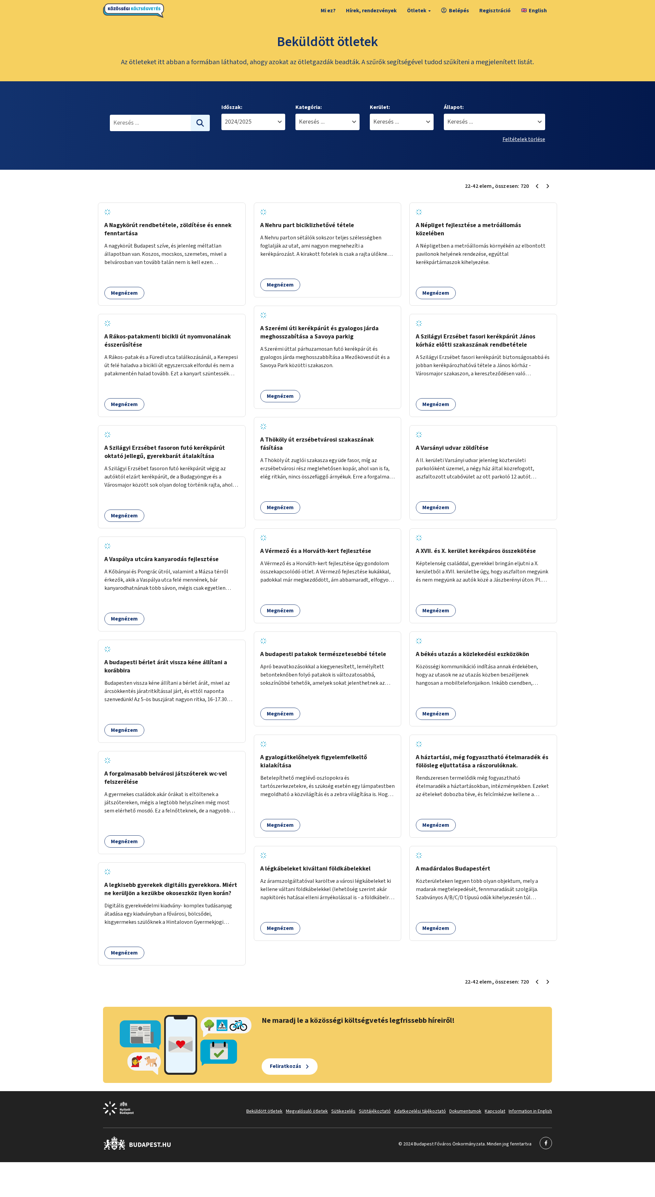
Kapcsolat (495, 1111)
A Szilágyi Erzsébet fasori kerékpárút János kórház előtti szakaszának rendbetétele (475, 340)
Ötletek (416, 10)
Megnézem (124, 293)
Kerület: (380, 107)
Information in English (530, 1111)
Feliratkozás (285, 1066)
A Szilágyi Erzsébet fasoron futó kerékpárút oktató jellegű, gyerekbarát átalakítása (164, 452)
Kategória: (308, 107)
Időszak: (231, 107)
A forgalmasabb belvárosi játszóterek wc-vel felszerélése (165, 777)
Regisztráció (495, 10)
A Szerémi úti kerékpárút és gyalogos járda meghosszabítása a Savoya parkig (319, 332)
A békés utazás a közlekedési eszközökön (472, 654)
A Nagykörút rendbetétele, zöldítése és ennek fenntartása (168, 229)
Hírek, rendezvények (371, 10)
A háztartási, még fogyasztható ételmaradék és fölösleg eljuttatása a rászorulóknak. (482, 761)
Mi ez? (328, 10)
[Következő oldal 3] (548, 186)
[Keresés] (200, 123)
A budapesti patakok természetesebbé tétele (323, 654)
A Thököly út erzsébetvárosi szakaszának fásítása (317, 443)
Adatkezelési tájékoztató (420, 1111)
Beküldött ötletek (264, 1111)
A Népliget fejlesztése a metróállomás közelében (468, 229)
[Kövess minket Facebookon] (137, 1148)
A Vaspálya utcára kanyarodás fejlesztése (161, 559)
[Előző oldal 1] (537, 186)
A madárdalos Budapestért (453, 868)
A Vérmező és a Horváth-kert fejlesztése (315, 551)
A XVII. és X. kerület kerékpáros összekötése (476, 551)
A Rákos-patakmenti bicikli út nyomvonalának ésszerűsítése (167, 340)
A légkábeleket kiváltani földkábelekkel (315, 868)
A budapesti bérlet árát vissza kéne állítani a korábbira (165, 666)
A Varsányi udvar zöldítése (452, 448)
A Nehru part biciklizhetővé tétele (307, 225)
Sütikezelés (343, 1111)
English (538, 10)
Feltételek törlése (524, 139)
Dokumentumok (465, 1111)
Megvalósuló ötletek (307, 1111)
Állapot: (454, 107)
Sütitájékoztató (375, 1111)
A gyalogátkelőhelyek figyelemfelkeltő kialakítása (313, 761)
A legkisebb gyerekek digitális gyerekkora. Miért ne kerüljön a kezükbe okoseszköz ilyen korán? (170, 889)
